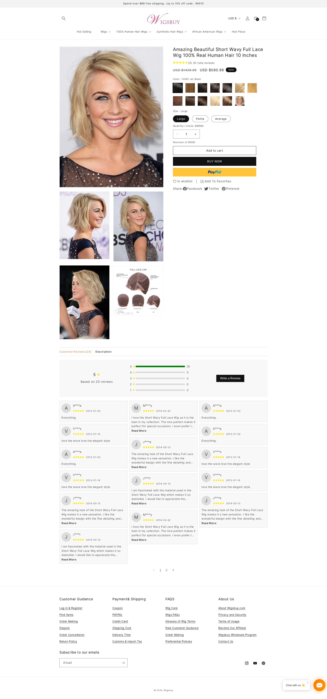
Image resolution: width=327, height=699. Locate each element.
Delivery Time (121, 634)
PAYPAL (117, 614)
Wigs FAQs (172, 614)
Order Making (68, 621)
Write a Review (230, 378)
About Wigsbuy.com (231, 607)
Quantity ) (188, 125)
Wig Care (171, 607)
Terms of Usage (228, 621)
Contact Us (225, 641)
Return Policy (68, 641)
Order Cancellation (72, 634)
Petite (200, 118)
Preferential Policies (178, 641)
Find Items (66, 614)
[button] (63, 18)
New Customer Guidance (182, 627)
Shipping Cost (121, 627)
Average (221, 118)
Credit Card (120, 621)
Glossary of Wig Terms (180, 621)
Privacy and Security (232, 614)
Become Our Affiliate (232, 627)
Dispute (64, 627)
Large (181, 118)
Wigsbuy (168, 690)
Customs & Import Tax (127, 641)
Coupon (117, 607)
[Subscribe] (123, 662)
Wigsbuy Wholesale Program (237, 634)
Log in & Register (70, 607)
